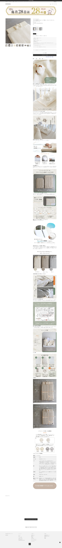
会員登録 (36, 35)
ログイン (34, 35)
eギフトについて (32, 541)
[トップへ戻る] (59, 542)
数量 (33, 24)
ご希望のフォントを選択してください (37, 40)
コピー (39, 21)
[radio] (34, 29)
